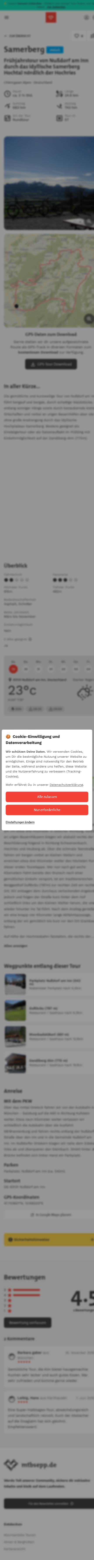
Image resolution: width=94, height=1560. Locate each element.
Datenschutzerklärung (66, 784)
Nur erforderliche (47, 810)
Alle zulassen (47, 796)
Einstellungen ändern (20, 822)
